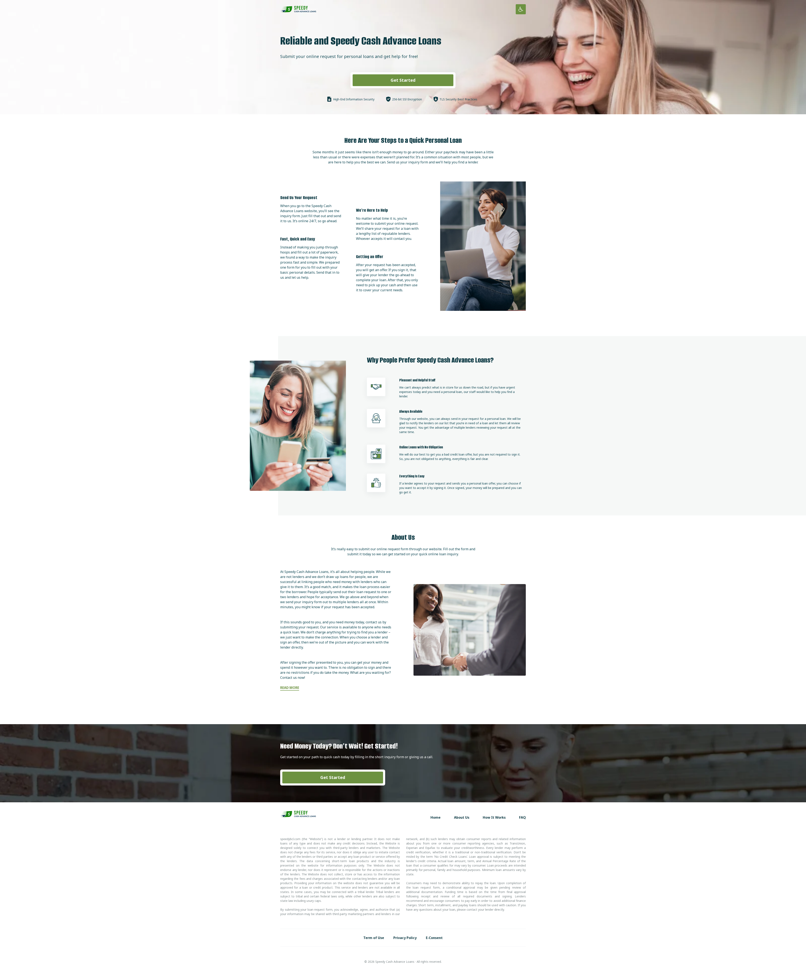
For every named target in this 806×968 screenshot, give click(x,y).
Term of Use (373, 937)
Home (435, 817)
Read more (289, 687)
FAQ (522, 817)
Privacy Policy (405, 937)
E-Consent (434, 937)
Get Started (403, 80)
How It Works (494, 817)
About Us (461, 817)
